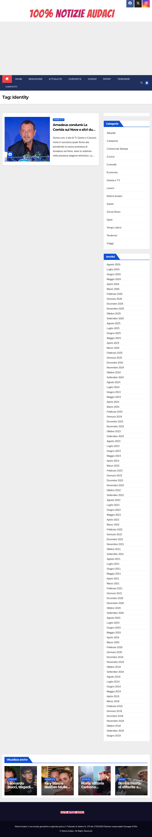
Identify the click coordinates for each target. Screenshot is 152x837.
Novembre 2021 (115, 544)
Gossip (92, 79)
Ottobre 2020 (114, 608)
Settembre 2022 (115, 495)
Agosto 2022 (113, 500)
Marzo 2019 (113, 701)
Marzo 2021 (113, 583)
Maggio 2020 (114, 632)
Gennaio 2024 (114, 416)
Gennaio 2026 (114, 299)
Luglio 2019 (113, 681)
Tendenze (124, 79)
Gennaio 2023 (114, 475)
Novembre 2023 (115, 426)
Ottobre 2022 (114, 490)
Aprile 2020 (113, 637)
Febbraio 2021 (115, 588)
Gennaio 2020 (114, 652)
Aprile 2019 (113, 696)
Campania (112, 141)
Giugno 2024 (114, 392)
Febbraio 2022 (115, 529)
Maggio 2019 (114, 691)
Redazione (35, 79)
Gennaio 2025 (114, 357)
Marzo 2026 (113, 289)
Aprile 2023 (113, 461)
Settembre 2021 (115, 554)
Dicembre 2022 (115, 480)
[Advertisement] (76, 48)
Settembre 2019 (115, 672)
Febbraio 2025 (115, 353)
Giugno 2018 (114, 735)
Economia (112, 172)
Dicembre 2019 (115, 657)
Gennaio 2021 (114, 593)
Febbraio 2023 (115, 470)
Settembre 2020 (115, 613)
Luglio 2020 (113, 623)
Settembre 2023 (115, 436)
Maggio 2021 (114, 573)
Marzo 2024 (113, 407)
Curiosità (75, 79)
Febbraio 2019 (115, 706)
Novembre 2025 (115, 308)
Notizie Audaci (114, 196)
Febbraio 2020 (115, 647)
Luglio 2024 (113, 387)
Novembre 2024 (115, 367)
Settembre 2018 (115, 730)
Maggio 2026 (114, 279)
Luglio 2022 (113, 505)
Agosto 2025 (113, 323)
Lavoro (110, 188)
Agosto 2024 (113, 382)
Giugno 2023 (114, 451)
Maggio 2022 (114, 515)
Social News (113, 212)
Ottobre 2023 (114, 431)
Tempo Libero (114, 227)
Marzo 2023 (113, 465)
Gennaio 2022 (114, 534)
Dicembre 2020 (115, 598)
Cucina (110, 156)
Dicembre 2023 (115, 421)
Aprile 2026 (113, 284)
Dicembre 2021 (115, 539)
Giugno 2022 (114, 510)
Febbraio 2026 (115, 294)
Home (18, 79)
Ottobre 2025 (114, 313)
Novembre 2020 (115, 603)
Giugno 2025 (114, 333)
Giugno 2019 (114, 686)
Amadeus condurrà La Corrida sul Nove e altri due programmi (74, 129)
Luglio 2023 (113, 446)
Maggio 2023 (114, 456)
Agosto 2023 (113, 441)
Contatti (11, 86)
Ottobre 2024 (114, 372)
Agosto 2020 (113, 618)
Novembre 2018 (115, 721)
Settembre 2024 (115, 377)
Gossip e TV (59, 119)
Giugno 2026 (114, 274)
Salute (110, 204)
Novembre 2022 (115, 485)
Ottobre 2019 (114, 667)
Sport (107, 79)
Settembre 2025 (115, 318)
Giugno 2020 (114, 627)
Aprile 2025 (113, 343)
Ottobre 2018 (114, 726)
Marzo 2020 (113, 642)
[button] (141, 82)
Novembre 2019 (115, 662)
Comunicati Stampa (117, 149)
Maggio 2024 (114, 397)
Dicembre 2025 (115, 303)
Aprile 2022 (113, 519)
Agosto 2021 (113, 559)
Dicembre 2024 (115, 362)
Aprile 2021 (113, 578)
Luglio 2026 (113, 269)
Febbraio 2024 (115, 411)
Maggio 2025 (114, 338)
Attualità (55, 79)
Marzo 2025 (113, 348)
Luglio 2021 (113, 564)
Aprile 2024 (113, 402)
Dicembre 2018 (115, 716)
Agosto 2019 (113, 676)
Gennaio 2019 (114, 711)
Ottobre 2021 (114, 549)
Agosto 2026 (113, 264)
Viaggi (110, 243)
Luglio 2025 (113, 328)
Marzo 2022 (113, 524)
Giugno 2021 (114, 569)
